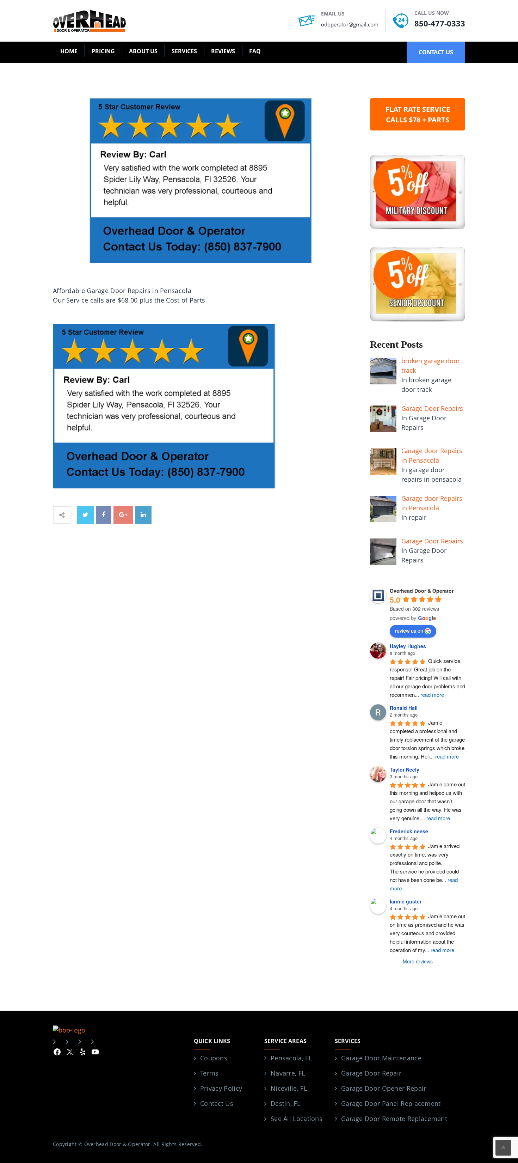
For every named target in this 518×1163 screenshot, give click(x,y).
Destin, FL (285, 1103)
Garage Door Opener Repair (383, 1088)
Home (69, 51)
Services (184, 51)
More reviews (418, 961)
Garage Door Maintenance (381, 1058)
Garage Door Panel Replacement (391, 1103)
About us (143, 51)
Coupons (213, 1058)
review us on (409, 630)
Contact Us (216, 1103)
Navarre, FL (288, 1073)
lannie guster (405, 901)
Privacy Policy (221, 1088)
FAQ (255, 51)
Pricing (103, 51)
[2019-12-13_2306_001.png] (164, 405)
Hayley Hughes (408, 646)
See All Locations (296, 1118)
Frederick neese (409, 831)
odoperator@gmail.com (349, 24)
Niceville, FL (289, 1088)
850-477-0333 (439, 23)
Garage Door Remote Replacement (394, 1118)
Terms (209, 1073)
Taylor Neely (404, 769)
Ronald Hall (404, 707)
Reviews (223, 51)
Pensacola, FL (291, 1058)
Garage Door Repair (371, 1073)
